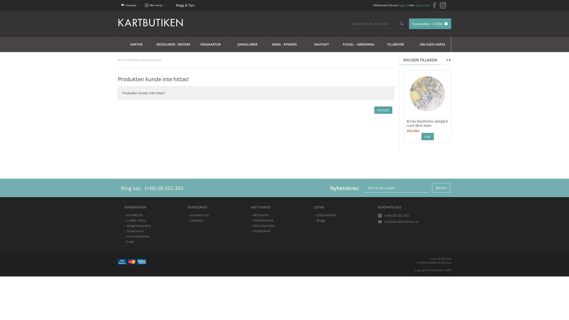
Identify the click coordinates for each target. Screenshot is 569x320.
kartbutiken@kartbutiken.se (402, 222)
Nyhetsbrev (261, 231)
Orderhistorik (263, 220)
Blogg (321, 220)
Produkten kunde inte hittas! (144, 60)
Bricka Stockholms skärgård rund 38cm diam (427, 123)
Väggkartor (210, 44)
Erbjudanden (326, 215)
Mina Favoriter (264, 226)
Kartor (136, 44)
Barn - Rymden (284, 44)
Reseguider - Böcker (173, 44)
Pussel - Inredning (358, 44)
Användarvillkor (138, 236)
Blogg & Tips (185, 5)
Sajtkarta (196, 220)
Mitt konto (260, 215)
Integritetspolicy (139, 226)
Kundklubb (135, 215)
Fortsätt (383, 110)
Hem (121, 60)
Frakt (130, 242)
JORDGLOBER (247, 44)
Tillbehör (395, 44)
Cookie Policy (136, 220)
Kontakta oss (199, 215)
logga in (403, 5)
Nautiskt (321, 44)
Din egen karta (432, 44)
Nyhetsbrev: (344, 188)
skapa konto (422, 5)
